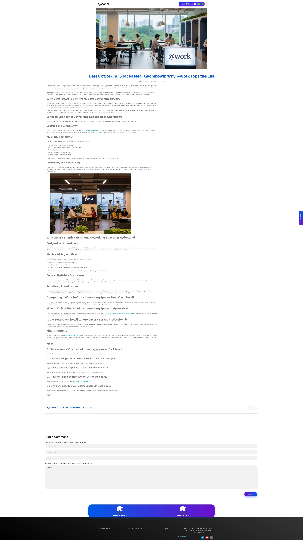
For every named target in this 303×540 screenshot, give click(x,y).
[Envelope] (195, 4)
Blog (163, 81)
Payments (167, 528)
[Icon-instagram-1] (211, 537)
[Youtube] (207, 537)
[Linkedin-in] (202, 537)
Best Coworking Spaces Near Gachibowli (72, 407)
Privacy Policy (182, 536)
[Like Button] (49, 395)
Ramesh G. (156, 81)
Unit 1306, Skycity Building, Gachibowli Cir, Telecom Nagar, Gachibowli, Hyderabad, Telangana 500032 (199, 530)
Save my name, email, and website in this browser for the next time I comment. (70, 463)
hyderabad (120, 515)
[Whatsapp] (198, 4)
